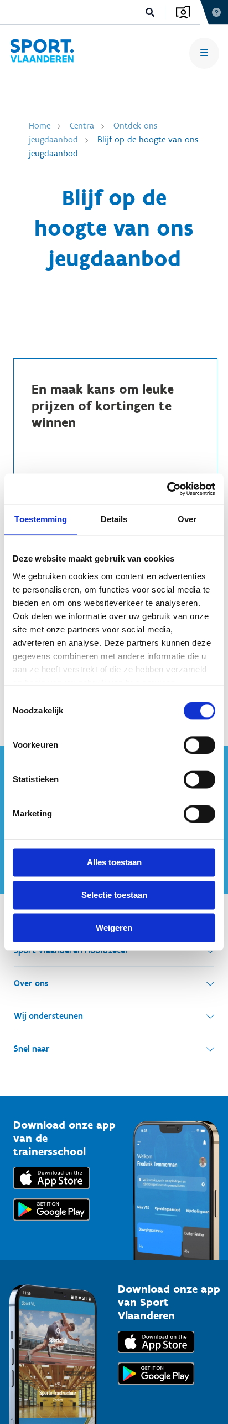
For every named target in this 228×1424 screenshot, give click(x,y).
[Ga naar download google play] (51, 1223)
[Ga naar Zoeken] (150, 12)
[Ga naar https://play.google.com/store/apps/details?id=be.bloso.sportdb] (156, 1387)
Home (39, 125)
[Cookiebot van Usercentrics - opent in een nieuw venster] (166, 489)
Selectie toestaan (114, 895)
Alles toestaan (114, 862)
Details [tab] (114, 519)
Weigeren (114, 927)
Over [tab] (187, 519)
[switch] (199, 745)
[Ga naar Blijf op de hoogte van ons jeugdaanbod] (42, 53)
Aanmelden (182, 12)
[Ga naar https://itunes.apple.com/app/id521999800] (156, 1355)
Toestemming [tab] (40, 519)
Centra (82, 125)
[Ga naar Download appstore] (51, 1191)
